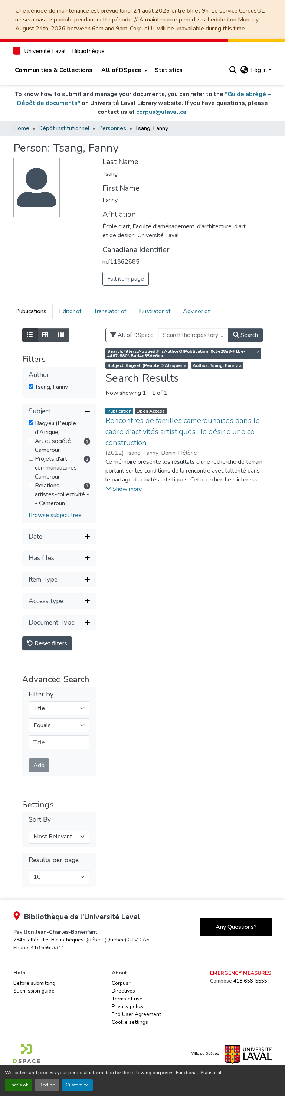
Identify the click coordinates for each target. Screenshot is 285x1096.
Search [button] (248, 335)
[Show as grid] (45, 335)
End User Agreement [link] (136, 1014)
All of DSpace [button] (121, 70)
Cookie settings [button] (130, 1022)
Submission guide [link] (34, 990)
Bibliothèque (88, 51)
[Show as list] (30, 335)
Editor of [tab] (70, 311)
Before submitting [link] (34, 983)
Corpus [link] (123, 983)
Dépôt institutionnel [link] (63, 128)
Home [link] (21, 128)
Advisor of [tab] (196, 311)
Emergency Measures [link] (240, 973)
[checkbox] (31, 386)
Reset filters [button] (50, 643)
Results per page (54, 860)
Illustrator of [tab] (154, 311)
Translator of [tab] (110, 311)
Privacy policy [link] (128, 1006)
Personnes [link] (112, 128)
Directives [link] (123, 990)
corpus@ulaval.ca (161, 112)
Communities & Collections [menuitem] (53, 70)
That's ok (18, 1085)
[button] (233, 70)
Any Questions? (236, 927)
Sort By (40, 820)
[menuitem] (123, 70)
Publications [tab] (30, 311)
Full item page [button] (125, 279)
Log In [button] (259, 70)
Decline (47, 1085)
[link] (81, 939)
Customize (77, 1085)
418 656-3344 (47, 947)
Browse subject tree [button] (55, 515)
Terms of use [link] (127, 998)
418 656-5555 (250, 980)
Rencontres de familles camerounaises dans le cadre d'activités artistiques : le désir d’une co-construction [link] (182, 431)
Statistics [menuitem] (169, 70)
